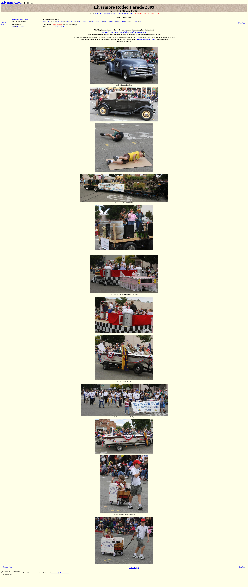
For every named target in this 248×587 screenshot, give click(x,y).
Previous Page (3, 23)
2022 (136, 21)
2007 (17, 26)
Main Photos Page (109, 13)
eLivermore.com (11, 2)
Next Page (134, 567)
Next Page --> (242, 23)
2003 (53, 21)
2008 (75, 21)
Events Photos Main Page (125, 13)
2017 (114, 21)
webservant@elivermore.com (145, 39)
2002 (49, 21)
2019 (123, 21)
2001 (44, 21)
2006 (66, 21)
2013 (97, 21)
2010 (26, 26)
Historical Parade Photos (20, 19)
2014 (101, 21)
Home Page (98, 13)
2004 (13, 26)
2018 (118, 21)
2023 (140, 21)
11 (68, 26)
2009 (22, 26)
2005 (62, 21)
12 (71, 26)
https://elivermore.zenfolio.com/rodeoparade (124, 32)
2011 (88, 21)
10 (65, 26)
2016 (110, 21)
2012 (92, 21)
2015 (105, 21)
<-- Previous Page (6, 567)
